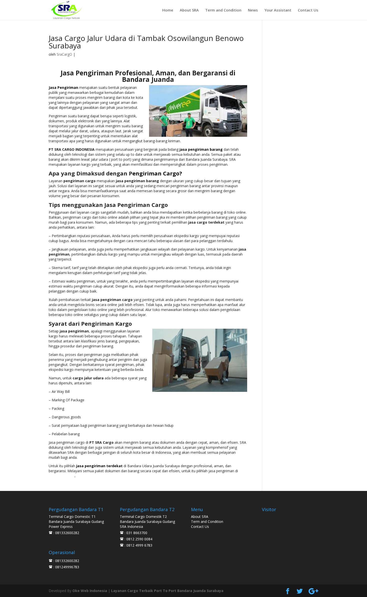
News (253, 10)
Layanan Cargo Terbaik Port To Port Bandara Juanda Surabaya (167, 590)
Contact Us (308, 10)
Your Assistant (277, 10)
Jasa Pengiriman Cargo (136, 204)
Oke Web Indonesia (89, 590)
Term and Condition (223, 10)
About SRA (189, 10)
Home (167, 10)
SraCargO (64, 54)
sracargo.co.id (61, 475)
